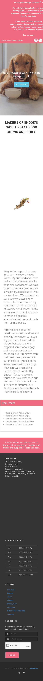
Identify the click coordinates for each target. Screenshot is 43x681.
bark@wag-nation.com (14, 469)
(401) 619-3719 (11, 467)
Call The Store (22, 84)
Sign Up (12, 655)
